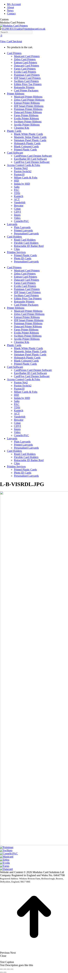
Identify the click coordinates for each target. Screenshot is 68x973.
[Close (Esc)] (1, 969)
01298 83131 (9, 28)
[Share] (4, 969)
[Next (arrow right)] (4, 972)
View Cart (5, 41)
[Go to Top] (34, 949)
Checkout (16, 41)
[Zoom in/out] (11, 969)
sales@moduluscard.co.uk (31, 28)
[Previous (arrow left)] (1, 972)
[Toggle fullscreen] (8, 969)
